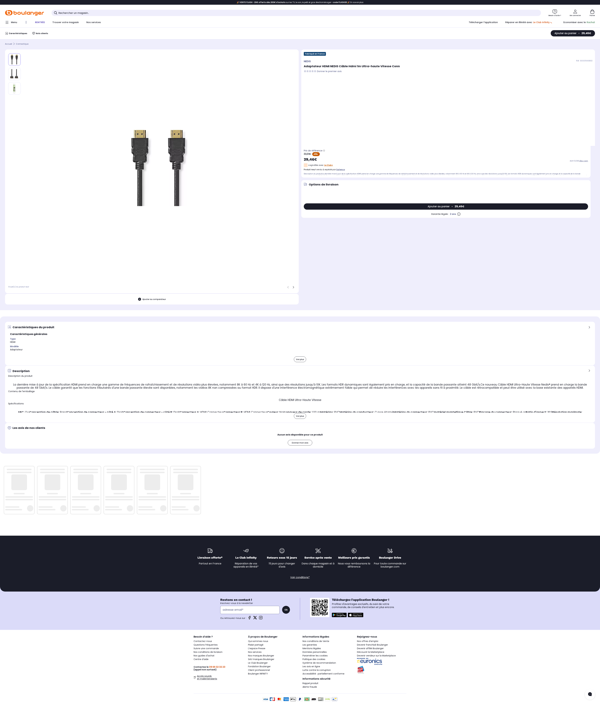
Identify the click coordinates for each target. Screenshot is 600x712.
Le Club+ (328, 165)
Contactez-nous (203, 641)
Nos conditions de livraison (208, 652)
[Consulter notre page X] (255, 618)
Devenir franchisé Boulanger (372, 644)
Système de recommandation (319, 662)
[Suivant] (293, 287)
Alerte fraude (310, 686)
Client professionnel (259, 670)
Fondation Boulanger (259, 666)
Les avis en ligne (311, 666)
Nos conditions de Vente (316, 641)
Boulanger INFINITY (258, 673)
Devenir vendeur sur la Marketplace (376, 655)
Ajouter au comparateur (154, 299)
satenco (340, 169)
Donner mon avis (300, 442)
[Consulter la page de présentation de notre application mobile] (339, 615)
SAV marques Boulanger (261, 659)
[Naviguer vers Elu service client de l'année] (381, 670)
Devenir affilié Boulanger (370, 648)
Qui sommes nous (258, 641)
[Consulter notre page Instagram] (261, 618)
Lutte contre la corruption (317, 670)
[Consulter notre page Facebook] (249, 618)
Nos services (255, 652)
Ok (286, 609)
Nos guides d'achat (204, 655)
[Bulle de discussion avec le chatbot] (590, 694)
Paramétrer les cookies (315, 655)
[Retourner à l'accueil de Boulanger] (24, 13)
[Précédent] (288, 287)
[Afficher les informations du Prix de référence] (324, 150)
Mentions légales (312, 648)
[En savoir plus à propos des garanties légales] (459, 214)
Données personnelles (315, 652)
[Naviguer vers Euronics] (381, 661)
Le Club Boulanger (258, 662)
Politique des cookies (314, 659)
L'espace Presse (256, 648)
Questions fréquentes (206, 644)
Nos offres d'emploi (367, 641)
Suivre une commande (206, 648)
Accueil (8, 44)
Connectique (22, 44)
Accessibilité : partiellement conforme (323, 673)
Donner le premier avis (329, 71)
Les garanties (310, 644)
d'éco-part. (583, 161)
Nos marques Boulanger (261, 655)
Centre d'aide (201, 659)
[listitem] (14, 74)
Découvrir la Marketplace (370, 652)
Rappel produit (310, 683)
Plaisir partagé (255, 644)
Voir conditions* (300, 577)
